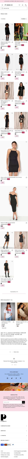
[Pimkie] (9, 5)
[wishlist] (19, 5)
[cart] (12, 42)
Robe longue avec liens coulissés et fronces (6, 131)
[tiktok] (11, 378)
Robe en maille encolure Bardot (8, 222)
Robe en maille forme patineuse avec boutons (5, 43)
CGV (2, 451)
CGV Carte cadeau (5, 453)
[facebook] (16, 378)
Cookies (16, 456)
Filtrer (23, 18)
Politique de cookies (5, 454)
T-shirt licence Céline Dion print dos (6, 322)
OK (23, 402)
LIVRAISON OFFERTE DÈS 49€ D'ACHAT (14, 1)
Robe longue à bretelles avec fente (20, 42)
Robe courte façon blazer (5, 72)
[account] (22, 5)
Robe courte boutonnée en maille (19, 101)
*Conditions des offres (19, 454)
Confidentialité (17, 453)
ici (14, 407)
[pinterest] (20, 378)
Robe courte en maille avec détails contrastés (6, 279)
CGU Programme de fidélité (20, 451)
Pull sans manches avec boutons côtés (21, 322)
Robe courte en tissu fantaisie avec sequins (20, 251)
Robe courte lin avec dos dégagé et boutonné (5, 102)
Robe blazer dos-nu (19, 130)
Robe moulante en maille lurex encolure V (6, 251)
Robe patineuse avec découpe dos (20, 72)
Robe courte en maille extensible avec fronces (11, 177)
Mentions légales (4, 456)
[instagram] (7, 378)
